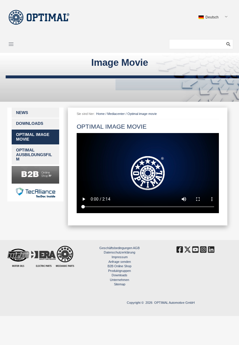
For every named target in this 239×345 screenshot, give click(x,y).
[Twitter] (187, 249)
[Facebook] (179, 249)
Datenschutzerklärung (119, 252)
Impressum (120, 257)
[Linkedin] (211, 249)
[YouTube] (195, 249)
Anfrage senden (119, 261)
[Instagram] (203, 249)
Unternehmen (119, 280)
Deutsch (212, 17)
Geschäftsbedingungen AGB (119, 248)
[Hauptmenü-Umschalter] (11, 44)
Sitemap (119, 284)
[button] (229, 44)
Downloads (119, 275)
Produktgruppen (119, 270)
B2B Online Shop (119, 266)
